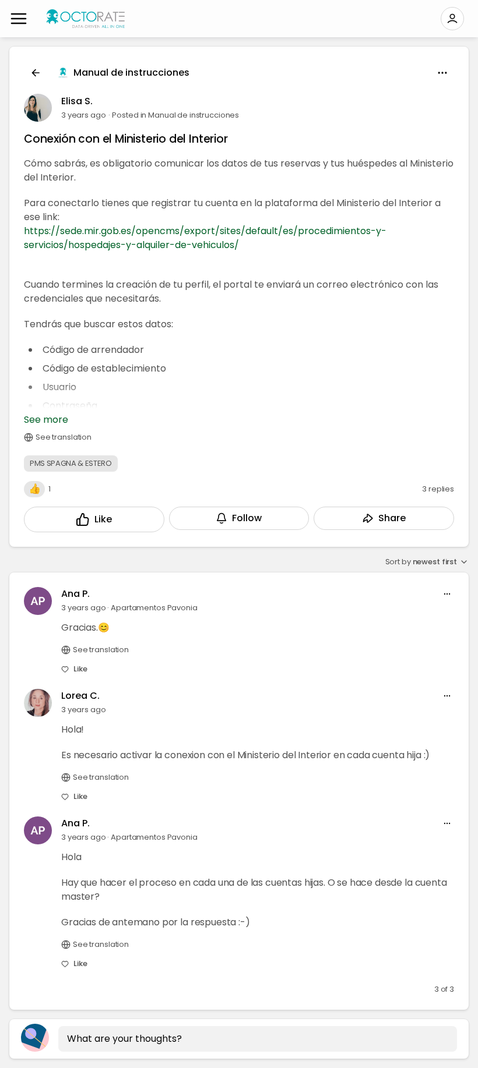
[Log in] (452, 18)
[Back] (35, 72)
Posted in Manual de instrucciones (175, 115)
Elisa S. (77, 101)
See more (46, 419)
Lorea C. (80, 695)
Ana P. (75, 593)
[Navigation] (18, 18)
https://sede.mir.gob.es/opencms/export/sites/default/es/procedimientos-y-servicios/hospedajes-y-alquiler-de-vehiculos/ (205, 238)
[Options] (442, 72)
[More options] (447, 594)
